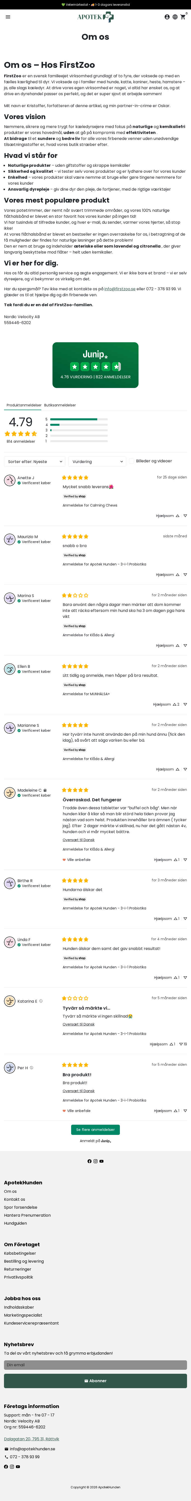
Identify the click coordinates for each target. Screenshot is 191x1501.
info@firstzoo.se (120, 289)
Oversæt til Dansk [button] (79, 839)
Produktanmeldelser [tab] (24, 405)
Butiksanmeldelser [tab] (60, 405)
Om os (10, 1191)
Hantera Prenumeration (27, 1215)
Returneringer (17, 1269)
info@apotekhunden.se (29, 1449)
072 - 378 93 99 (22, 1457)
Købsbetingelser (20, 1253)
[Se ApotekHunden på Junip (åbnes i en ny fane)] (106, 1141)
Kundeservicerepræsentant (31, 1323)
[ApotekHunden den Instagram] (95, 1161)
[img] (34, 482)
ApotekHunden (109, 1487)
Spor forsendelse (20, 1207)
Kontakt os (14, 1199)
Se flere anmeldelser (95, 1129)
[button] (77, 419)
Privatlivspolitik (18, 1277)
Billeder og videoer (154, 461)
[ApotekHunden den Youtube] (101, 1161)
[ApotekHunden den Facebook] (90, 1161)
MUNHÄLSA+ (100, 693)
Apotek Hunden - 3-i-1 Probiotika (118, 564)
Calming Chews (103, 505)
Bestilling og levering (24, 1261)
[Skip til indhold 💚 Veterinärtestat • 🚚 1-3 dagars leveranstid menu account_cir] (95, 750)
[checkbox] (158, 461)
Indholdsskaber (19, 1307)
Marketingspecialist (23, 1315)
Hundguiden (15, 1223)
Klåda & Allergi (102, 635)
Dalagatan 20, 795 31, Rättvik (31, 1439)
